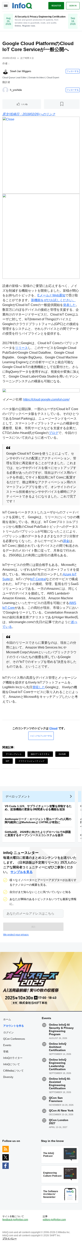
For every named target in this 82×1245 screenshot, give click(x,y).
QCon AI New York (61, 1110)
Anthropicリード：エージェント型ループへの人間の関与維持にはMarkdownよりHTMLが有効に (38, 820)
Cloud (53, 728)
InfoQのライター (12, 1057)
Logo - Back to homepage (22, 5)
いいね (24, 104)
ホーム (7, 1019)
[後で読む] (62, 104)
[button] (33, 927)
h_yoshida (16, 89)
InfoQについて (11, 1064)
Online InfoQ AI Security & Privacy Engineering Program (61, 1029)
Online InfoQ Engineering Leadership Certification (57, 1064)
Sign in (72, 5)
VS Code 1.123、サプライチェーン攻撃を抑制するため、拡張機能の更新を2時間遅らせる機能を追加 (38, 808)
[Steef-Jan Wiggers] (5, 71)
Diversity (8, 1077)
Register (56, 5)
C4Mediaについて (13, 1070)
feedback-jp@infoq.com (15, 1219)
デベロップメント (14, 754)
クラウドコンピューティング (31, 761)
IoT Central (38, 579)
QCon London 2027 (58, 1121)
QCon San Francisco (56, 1099)
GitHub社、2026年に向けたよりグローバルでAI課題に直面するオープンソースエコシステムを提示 (38, 833)
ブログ (53, 433)
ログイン (8, 1032)
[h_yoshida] (5, 90)
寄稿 (5, 1051)
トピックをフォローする (41, 736)
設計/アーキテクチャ (40, 754)
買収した (38, 687)
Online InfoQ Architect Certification (57, 1047)
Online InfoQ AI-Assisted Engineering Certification (60, 1083)
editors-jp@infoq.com (54, 1219)
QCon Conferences (14, 1038)
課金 (66, 541)
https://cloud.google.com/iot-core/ (46, 399)
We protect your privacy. (16, 934)
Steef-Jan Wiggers (20, 71)
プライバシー (9, 1238)
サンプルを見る (21, 872)
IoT (7, 761)
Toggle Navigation (5, 5)
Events (7, 1045)
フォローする (73, 71)
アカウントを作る (13, 1025)
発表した (69, 305)
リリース (21, 347)
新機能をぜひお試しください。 (53, 300)
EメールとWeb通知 (51, 295)
